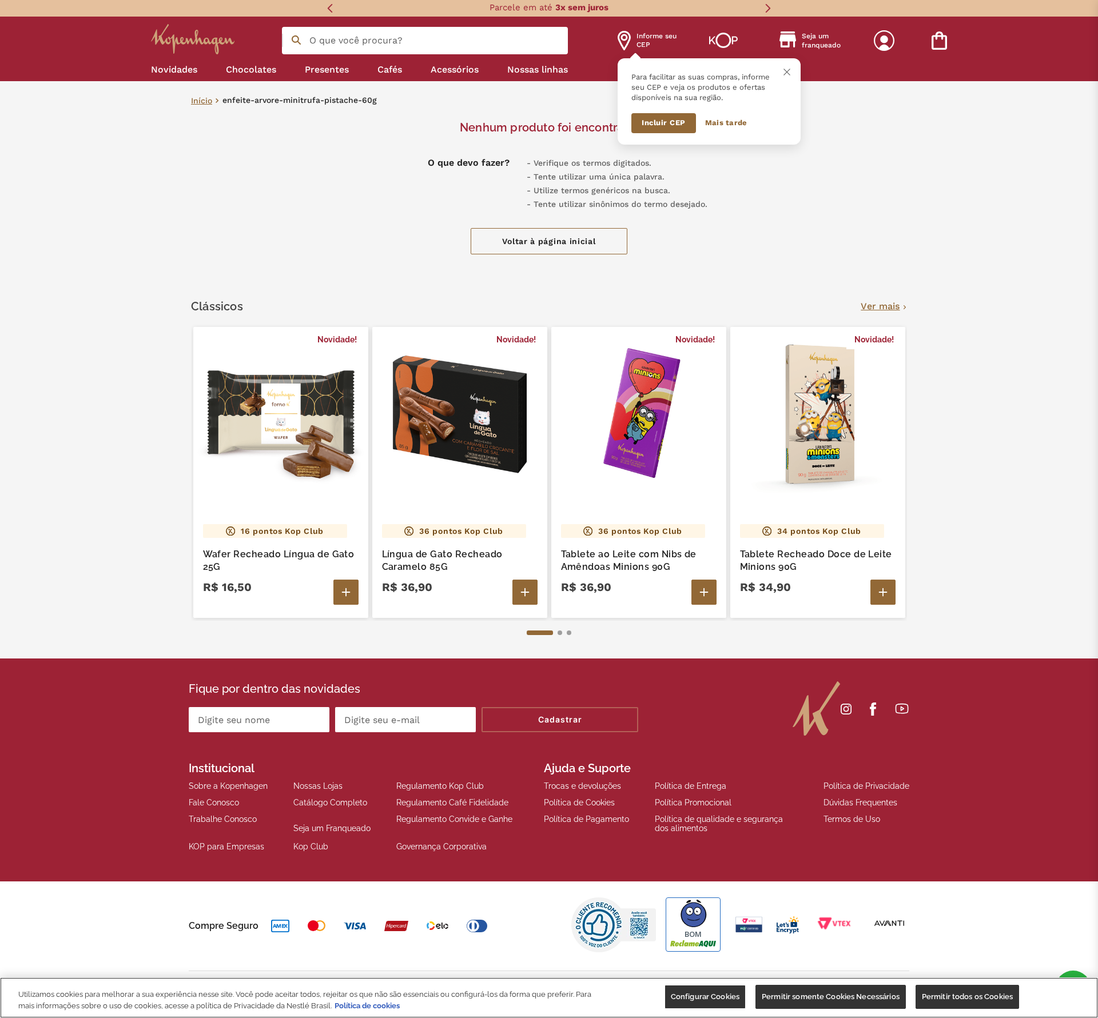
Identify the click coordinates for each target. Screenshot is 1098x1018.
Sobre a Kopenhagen (228, 786)
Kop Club (310, 846)
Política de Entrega (690, 786)
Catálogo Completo (330, 802)
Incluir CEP (664, 122)
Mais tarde (726, 122)
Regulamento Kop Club (440, 786)
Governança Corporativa (441, 846)
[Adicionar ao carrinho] (346, 592)
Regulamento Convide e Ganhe (454, 819)
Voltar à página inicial (548, 241)
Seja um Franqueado (332, 828)
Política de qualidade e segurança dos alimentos (719, 824)
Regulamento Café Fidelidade (452, 802)
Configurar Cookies (705, 996)
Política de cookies (367, 1005)
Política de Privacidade (866, 786)
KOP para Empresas (226, 846)
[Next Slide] (767, 8)
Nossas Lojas (318, 786)
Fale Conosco (214, 802)
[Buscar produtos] (296, 40)
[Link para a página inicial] (201, 101)
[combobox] (425, 40)
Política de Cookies (579, 802)
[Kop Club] (723, 40)
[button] (540, 632)
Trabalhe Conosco (223, 819)
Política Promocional (693, 802)
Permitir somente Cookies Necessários (831, 996)
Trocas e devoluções (582, 786)
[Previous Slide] (330, 8)
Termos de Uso (852, 819)
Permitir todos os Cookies (967, 996)
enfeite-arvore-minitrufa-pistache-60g (299, 100)
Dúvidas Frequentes (860, 802)
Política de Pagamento (586, 819)
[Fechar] (787, 72)
